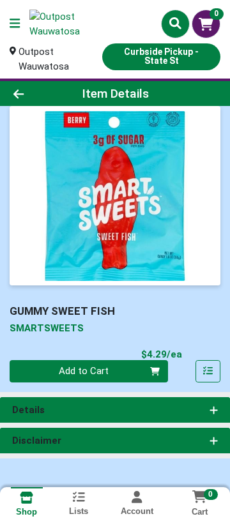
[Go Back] (36, 94)
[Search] (175, 24)
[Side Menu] (15, 24)
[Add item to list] (208, 371)
